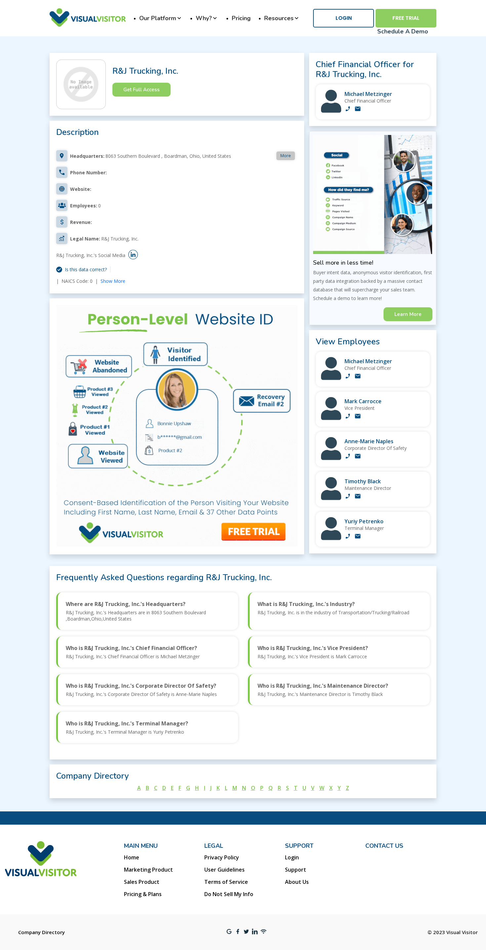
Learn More (408, 314)
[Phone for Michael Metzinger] (347, 109)
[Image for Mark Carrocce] (331, 418)
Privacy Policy (221, 857)
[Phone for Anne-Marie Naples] (347, 457)
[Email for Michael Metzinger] (357, 109)
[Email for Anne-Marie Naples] (357, 457)
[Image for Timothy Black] (331, 498)
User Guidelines (224, 869)
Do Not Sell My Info (228, 894)
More (285, 155)
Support (295, 869)
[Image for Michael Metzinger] (331, 111)
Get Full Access (141, 89)
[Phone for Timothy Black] (347, 497)
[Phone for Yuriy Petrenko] (347, 537)
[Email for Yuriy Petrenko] (357, 537)
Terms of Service (226, 881)
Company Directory (41, 932)
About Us (297, 881)
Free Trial (406, 18)
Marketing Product (148, 869)
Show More (113, 281)
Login (344, 18)
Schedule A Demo (402, 31)
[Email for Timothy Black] (357, 497)
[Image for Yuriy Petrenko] (331, 538)
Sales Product (141, 881)
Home (131, 857)
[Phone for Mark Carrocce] (347, 417)
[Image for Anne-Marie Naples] (331, 458)
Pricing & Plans (143, 894)
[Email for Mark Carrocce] (357, 417)
